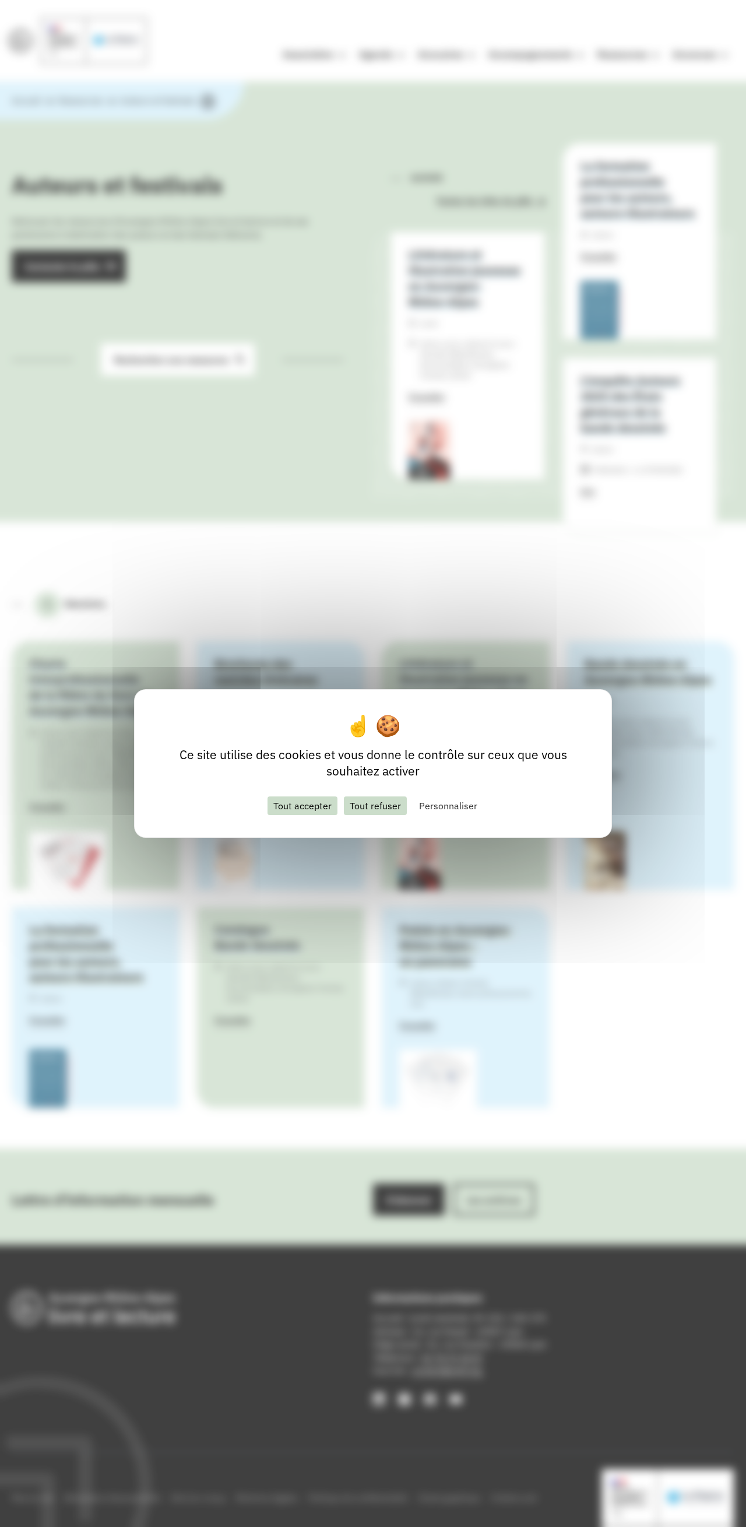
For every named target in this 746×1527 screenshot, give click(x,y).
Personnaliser (448, 806)
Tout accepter (302, 806)
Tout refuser (375, 806)
